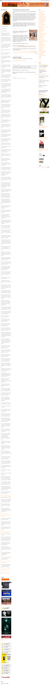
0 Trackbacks (33, 52)
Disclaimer (41, 23)
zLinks (41, 57)
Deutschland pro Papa (43, 20)
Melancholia (41, 42)
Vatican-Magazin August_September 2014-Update (21, 9)
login (2, 684)
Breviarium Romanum (43, 16)
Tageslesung (41, 48)
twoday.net (2, 0)
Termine (41, 49)
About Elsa (41, 12)
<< (49, 0)
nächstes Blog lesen (46, 0)
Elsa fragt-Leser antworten (43, 26)
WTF (40, 56)
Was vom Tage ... (42, 53)
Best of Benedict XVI (43, 14)
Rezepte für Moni (42, 45)
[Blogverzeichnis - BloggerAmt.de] (4, 676)
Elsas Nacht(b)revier (42, 11)
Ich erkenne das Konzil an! (43, 33)
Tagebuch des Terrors (43, 47)
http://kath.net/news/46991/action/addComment (19, 60)
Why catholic (42, 54)
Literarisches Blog (42, 39)
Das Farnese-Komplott (42, 115)
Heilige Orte (41, 31)
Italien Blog (41, 35)
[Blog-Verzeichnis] (3, 677)
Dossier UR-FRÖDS (42, 24)
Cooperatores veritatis (43, 19)
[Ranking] (8, 676)
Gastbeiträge (41, 27)
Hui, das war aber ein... (42, 74)
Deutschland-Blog (42, 21)
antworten (35, 61)
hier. (17, 20)
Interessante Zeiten (42, 34)
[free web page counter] (5, 580)
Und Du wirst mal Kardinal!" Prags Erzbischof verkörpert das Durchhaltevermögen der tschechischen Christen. (6, 532)
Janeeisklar (41, 37)
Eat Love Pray (42, 25)
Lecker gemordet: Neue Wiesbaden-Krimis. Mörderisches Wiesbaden (43, 149)
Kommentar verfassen (27, 52)
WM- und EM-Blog (42, 55)
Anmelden (42, 0)
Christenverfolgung (42, 17)
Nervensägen (41, 43)
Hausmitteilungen (42, 30)
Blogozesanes (42, 15)
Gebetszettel (41, 28)
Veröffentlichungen (9, 0)
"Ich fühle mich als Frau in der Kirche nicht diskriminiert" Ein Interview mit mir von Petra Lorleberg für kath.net (6, 515)
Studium (41, 46)
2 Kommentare (22, 52)
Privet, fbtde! (41, 79)
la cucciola (41, 38)
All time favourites (42, 13)
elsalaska (5, 0)
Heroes (41, 32)
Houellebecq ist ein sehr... (42, 69)
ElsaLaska (31, 51)
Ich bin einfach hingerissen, (43, 64)
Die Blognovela (42, 22)
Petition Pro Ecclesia (43, 44)
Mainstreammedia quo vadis (44, 41)
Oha (39, 84)
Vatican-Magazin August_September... (16, 0)
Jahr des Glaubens (42, 36)
